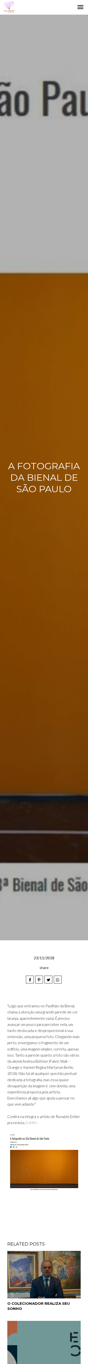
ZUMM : (31, 1122)
